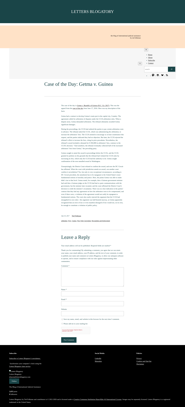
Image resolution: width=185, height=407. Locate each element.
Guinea (74, 221)
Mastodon (98, 361)
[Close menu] (146, 49)
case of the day (78, 108)
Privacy (139, 358)
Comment (65, 266)
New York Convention (84, 221)
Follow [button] (14, 381)
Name (64, 289)
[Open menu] (140, 63)
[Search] (171, 69)
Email (64, 299)
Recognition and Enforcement (101, 221)
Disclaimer (140, 364)
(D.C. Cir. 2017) (93, 105)
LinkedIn (98, 358)
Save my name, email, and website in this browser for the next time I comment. (91, 319)
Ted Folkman (76, 216)
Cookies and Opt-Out (143, 361)
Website (64, 309)
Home (150, 55)
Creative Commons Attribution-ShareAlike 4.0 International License (98, 399)
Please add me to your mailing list (75, 324)
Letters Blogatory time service (19, 366)
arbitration (64, 221)
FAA (69, 221)
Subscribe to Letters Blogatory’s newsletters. (25, 358)
